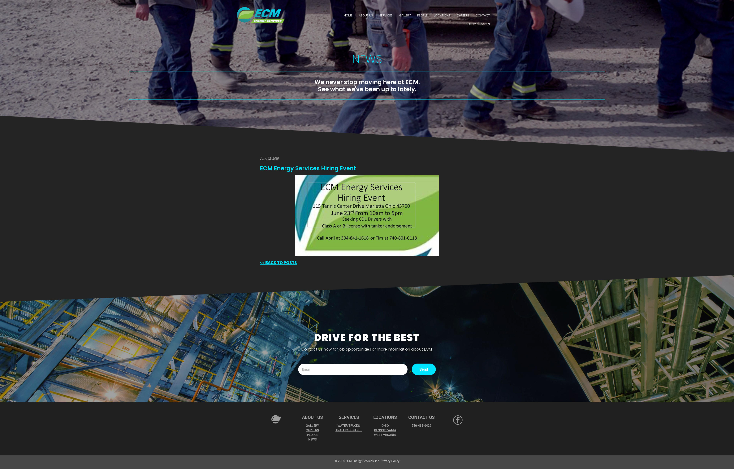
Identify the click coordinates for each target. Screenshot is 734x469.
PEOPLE (422, 15)
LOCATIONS (442, 15)
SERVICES (386, 15)
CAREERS (463, 15)
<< (262, 262)
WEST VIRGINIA (385, 435)
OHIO (385, 425)
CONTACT (483, 15)
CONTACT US (421, 417)
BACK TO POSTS (281, 262)
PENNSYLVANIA (385, 430)
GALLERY (405, 15)
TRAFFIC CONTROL (348, 430)
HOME (348, 15)
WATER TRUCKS (349, 425)
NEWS (312, 439)
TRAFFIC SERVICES (477, 24)
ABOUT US (366, 15)
